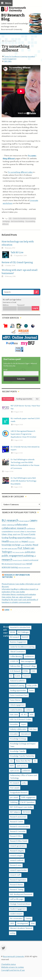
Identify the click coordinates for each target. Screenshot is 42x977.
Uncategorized (22, 923)
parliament (26, 771)
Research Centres (16, 822)
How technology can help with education (18, 243)
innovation (31, 56)
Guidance (28, 710)
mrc (11, 761)
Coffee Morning (16, 656)
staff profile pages (17, 899)
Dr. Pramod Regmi (30, 531)
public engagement (12, 555)
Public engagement (28, 797)
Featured (26, 676)
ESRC (18, 534)
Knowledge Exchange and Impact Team (22, 745)
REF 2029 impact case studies (21, 807)
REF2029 (26, 812)
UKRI (6, 610)
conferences (29, 656)
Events (32, 534)
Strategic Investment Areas (20, 904)
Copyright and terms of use (13, 970)
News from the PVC (23, 761)
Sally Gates (8, 61)
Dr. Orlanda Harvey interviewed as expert (25, 448)
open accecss (22, 766)
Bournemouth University (14, 10)
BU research (10, 520)
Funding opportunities (18, 690)
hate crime (14, 715)
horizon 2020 (14, 542)
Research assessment (18, 817)
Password (20, 305)
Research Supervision (18, 880)
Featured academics (17, 681)
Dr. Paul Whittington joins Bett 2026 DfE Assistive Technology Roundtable (23, 481)
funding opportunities (20, 537)
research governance (18, 846)
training (14, 567)
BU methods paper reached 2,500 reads (25, 419)
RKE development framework (12, 564)
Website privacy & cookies (12, 967)
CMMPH (33, 521)
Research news (16, 865)
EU (22, 534)
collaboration (21, 524)
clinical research (24, 521)
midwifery (28, 545)
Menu (8, 3)
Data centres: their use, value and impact (17, 597)
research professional (30, 560)
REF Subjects (15, 812)
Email (5, 370)
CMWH (4, 525)
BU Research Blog (13, 17)
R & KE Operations (27, 802)
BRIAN (12, 632)
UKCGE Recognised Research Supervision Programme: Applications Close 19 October (23, 434)
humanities (14, 724)
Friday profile (32, 686)
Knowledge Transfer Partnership (22, 756)
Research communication (19, 827)
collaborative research (14, 528)
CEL (10, 218)
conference (31, 528)
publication (30, 552)
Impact (23, 724)
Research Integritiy (17, 851)
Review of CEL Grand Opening (17, 262)
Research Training (16, 890)
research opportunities (18, 870)
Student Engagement (9, 59)
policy (24, 783)
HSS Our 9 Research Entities (20, 719)
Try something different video (20, 172)
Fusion (33, 538)
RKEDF (24, 564)
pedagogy (6, 221)
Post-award (14, 788)
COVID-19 (14, 661)
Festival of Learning (17, 686)
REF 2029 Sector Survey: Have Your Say (25, 407)
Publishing (13, 802)
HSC (20, 541)
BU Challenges (23, 632)
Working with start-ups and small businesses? (20, 272)
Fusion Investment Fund (19, 695)
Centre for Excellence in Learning (15, 56)
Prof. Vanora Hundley (18, 552)
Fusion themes (15, 700)
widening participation (24, 567)
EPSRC (26, 671)
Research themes (16, 885)
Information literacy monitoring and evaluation (19, 594)
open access (12, 548)
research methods (17, 860)
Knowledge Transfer (17, 751)
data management (27, 661)
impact (25, 541)
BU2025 (25, 637)
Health (5, 541)
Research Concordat (17, 831)
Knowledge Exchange (18, 739)
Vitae (33, 923)
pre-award (14, 797)
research (7, 559)
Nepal (35, 545)
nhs (3, 548)
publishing (29, 556)
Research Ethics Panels (18, 841)
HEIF (31, 715)
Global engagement (17, 705)
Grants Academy (16, 710)
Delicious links (15, 666)
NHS (12, 766)
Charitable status (8, 964)
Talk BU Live (17, 252)
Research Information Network (16, 576)
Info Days (33, 729)
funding (5, 538)
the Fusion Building (17, 221)
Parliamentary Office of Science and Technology (23, 777)
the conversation (16, 919)
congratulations (7, 531)
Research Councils (17, 560)
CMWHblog (10, 525)
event (26, 534)
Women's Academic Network (21, 928)
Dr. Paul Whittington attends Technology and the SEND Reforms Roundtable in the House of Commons (25, 463)
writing (12, 933)
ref (35, 556)
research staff (15, 875)
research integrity (16, 856)
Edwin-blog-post (9, 534)
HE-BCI (24, 715)
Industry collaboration (18, 729)
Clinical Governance (17, 652)
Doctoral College (19, 531)
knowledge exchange (11, 545)
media (22, 545)
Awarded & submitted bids (20, 627)
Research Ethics (16, 836)
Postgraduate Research (18, 793)
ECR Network (15, 671)
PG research (14, 783)
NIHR (5, 548)
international (25, 734)
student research (16, 914)
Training (28, 919)
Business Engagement (18, 642)
